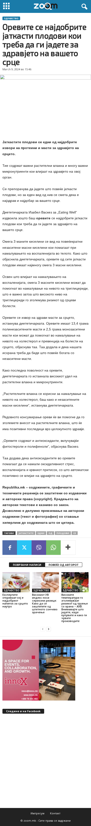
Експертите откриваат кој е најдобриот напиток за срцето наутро (15, 600)
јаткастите (26, 533)
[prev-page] (42, 629)
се (74, 533)
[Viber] (39, 547)
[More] (68, 547)
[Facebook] (9, 547)
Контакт (55, 813)
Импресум (37, 813)
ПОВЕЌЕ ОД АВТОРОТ (64, 565)
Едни (41, 533)
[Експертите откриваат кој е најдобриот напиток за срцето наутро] (16, 582)
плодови (63, 533)
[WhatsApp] (53, 547)
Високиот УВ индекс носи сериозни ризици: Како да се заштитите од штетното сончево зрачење (45, 603)
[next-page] (48, 629)
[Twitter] (24, 547)
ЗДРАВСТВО (11, 18)
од (50, 533)
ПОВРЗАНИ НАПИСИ (27, 565)
